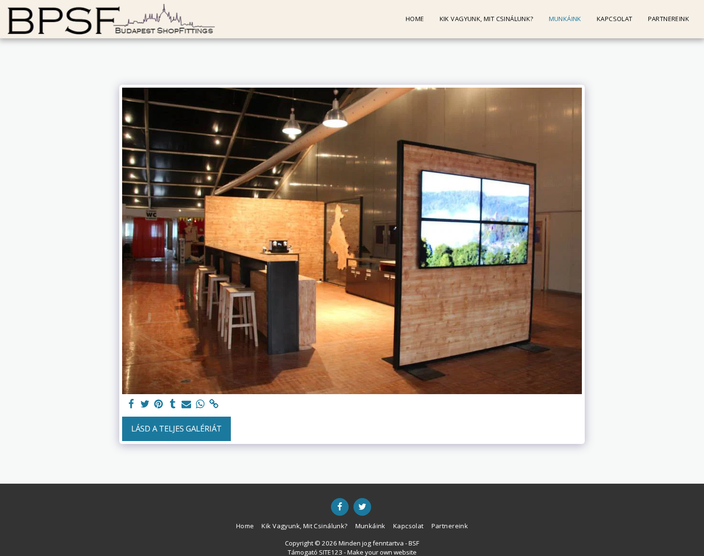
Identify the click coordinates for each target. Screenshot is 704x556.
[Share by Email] (187, 404)
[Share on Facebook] (131, 404)
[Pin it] (159, 404)
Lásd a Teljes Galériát (176, 428)
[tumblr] (173, 404)
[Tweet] (145, 404)
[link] (214, 404)
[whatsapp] (200, 404)
